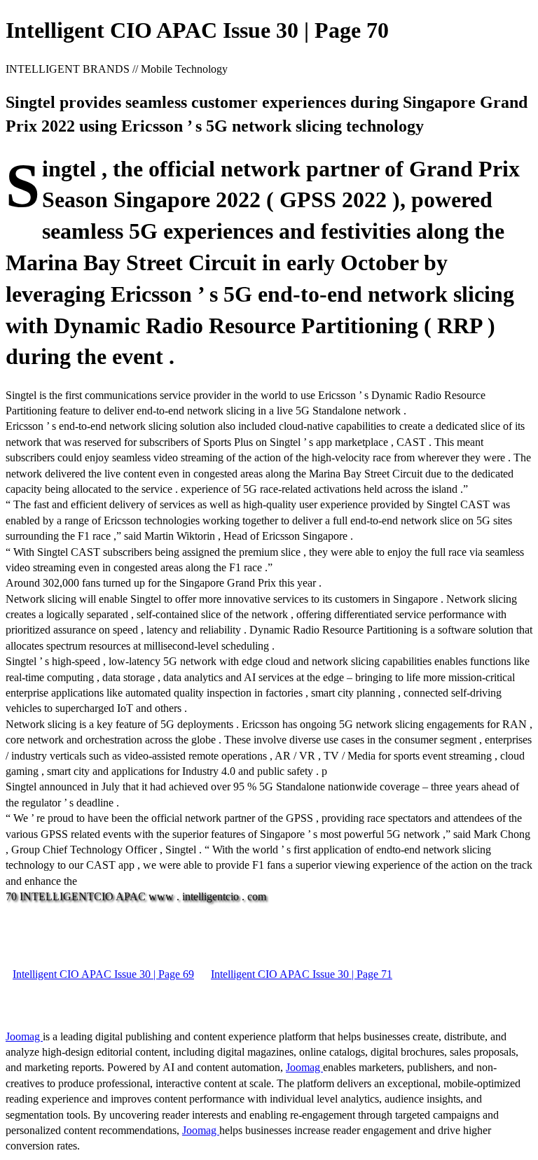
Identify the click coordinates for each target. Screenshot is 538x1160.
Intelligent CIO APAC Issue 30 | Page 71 (301, 974)
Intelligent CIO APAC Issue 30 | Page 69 (103, 974)
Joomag (24, 1036)
